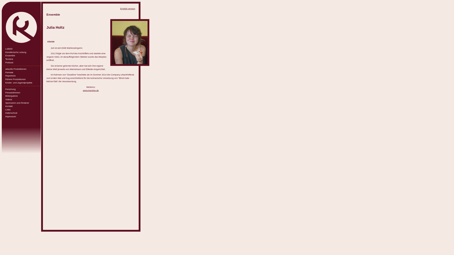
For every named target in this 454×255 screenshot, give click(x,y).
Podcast (9, 62)
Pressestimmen (12, 92)
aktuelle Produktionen (15, 69)
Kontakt (9, 106)
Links (8, 109)
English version (127, 8)
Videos (8, 99)
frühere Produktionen (15, 79)
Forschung (10, 89)
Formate (9, 72)
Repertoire (10, 76)
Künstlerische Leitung (15, 52)
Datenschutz (11, 113)
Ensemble (10, 55)
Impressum (10, 116)
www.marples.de (91, 90)
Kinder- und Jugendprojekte (18, 82)
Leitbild (8, 49)
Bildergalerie (11, 96)
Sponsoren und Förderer (17, 103)
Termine (9, 59)
